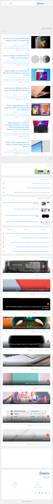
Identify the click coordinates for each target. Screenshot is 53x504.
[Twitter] (46, 493)
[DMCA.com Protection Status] (42, 173)
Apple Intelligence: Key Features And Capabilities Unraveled (26, 209)
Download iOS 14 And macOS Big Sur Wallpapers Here (32, 290)
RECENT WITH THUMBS (43, 198)
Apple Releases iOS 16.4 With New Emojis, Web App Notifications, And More (22, 221)
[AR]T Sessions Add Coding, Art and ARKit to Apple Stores (31, 402)
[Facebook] (49, 493)
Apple (28, 69)
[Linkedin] (39, 493)
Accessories (26, 121)
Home (38, 482)
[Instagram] (36, 493)
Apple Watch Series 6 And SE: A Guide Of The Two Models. (31, 327)
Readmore (18, 49)
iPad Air (27, 103)
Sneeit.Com (24, 501)
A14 (28, 86)
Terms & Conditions (38, 487)
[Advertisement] (26, 15)
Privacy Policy (15, 484)
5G (28, 36)
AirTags (27, 53)
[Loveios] (40, 4)
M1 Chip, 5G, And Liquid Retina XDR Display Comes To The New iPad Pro (16, 40)
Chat (15, 487)
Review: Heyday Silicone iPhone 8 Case (37, 383)
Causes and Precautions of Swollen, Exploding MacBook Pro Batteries (27, 364)
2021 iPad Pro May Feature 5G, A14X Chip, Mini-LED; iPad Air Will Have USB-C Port (16, 108)
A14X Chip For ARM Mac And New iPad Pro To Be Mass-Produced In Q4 (16, 90)
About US (38, 484)
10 (32, 32)
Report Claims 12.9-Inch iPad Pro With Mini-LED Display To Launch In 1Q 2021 (16, 73)
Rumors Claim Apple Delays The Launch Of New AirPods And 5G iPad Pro (17, 144)
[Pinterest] (42, 493)
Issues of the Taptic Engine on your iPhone (36, 271)
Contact (14, 482)
